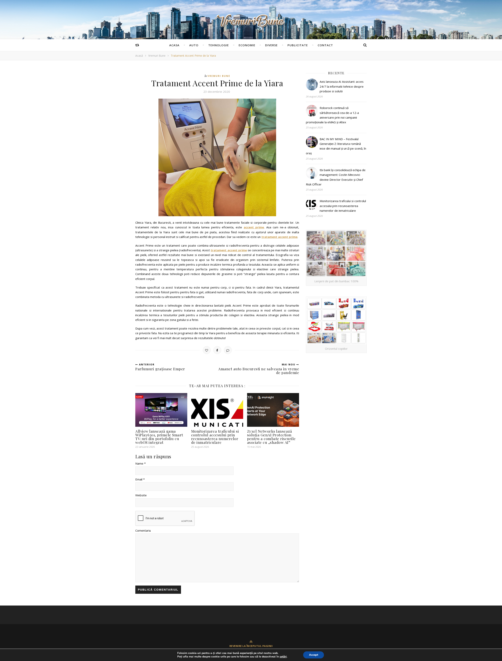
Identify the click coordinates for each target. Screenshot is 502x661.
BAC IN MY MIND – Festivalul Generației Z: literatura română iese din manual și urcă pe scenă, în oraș (336, 146)
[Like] (207, 350)
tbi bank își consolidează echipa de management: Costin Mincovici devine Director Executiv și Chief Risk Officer (336, 177)
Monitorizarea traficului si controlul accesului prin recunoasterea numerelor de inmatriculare (215, 437)
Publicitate (297, 45)
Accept (313, 655)
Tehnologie (218, 45)
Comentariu (143, 530)
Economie (247, 45)
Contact (325, 45)
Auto (193, 45)
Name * (140, 463)
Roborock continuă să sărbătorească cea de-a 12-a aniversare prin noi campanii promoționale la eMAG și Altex (332, 115)
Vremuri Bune (157, 55)
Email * (140, 479)
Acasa (174, 45)
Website (141, 495)
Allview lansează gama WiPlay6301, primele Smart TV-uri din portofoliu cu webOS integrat (159, 437)
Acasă (139, 55)
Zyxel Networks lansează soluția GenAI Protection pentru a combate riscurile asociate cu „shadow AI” (271, 437)
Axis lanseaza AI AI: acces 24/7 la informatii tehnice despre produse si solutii (342, 86)
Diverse (271, 45)
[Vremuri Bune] (251, 21)
